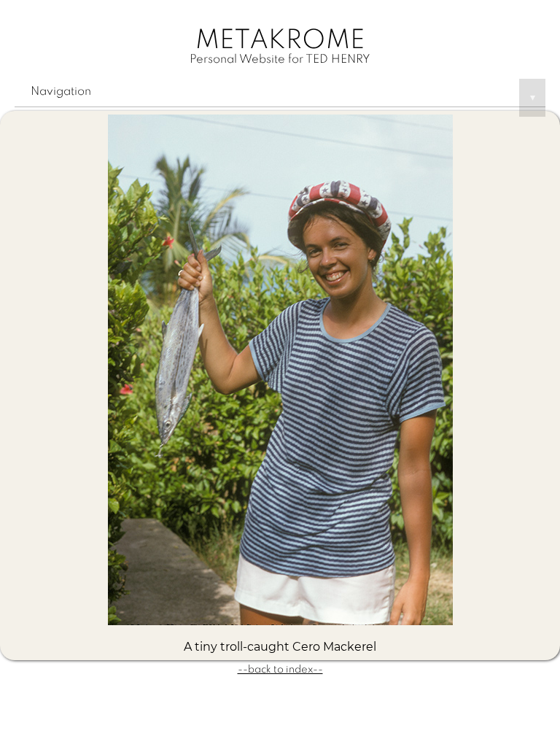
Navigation (283, 94)
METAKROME (280, 41)
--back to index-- (280, 670)
